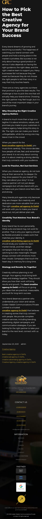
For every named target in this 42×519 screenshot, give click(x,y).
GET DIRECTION (21, 392)
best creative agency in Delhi (17, 145)
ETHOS (21, 441)
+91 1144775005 (21, 425)
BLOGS (21, 449)
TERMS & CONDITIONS (21, 456)
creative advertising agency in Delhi (16, 360)
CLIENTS (21, 445)
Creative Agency (8, 349)
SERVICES (21, 438)
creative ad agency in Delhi (25, 206)
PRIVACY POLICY (21, 459)
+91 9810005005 (21, 407)
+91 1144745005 (21, 420)
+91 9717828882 (21, 416)
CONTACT (21, 452)
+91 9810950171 (21, 411)
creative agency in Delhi (14, 310)
